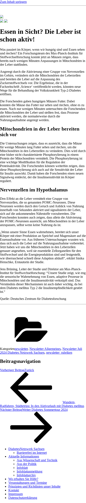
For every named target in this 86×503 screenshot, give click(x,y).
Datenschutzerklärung (22, 497)
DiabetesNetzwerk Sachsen (26, 449)
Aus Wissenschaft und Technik (37, 460)
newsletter (21, 349)
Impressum (15, 494)
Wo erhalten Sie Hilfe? (23, 479)
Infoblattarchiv (26, 475)
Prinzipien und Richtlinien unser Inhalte (34, 486)
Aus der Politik (27, 464)
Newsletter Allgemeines (45, 349)
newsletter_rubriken (59, 352)
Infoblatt (22, 467)
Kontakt (13, 490)
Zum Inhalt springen (13, 2)
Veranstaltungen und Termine (27, 482)
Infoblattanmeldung (29, 471)
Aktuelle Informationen (23, 456)
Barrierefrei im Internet (32, 452)
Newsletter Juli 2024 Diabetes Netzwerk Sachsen (41, 350)
